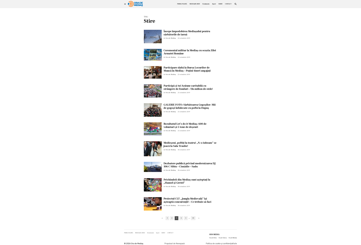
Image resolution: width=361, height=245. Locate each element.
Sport (214, 4)
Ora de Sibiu (213, 238)
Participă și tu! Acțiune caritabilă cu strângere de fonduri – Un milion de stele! (188, 87)
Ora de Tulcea (223, 238)
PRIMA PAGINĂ (182, 4)
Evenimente (206, 4)
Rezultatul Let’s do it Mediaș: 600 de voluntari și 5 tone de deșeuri (185, 125)
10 (193, 218)
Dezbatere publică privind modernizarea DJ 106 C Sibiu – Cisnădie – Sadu (190, 165)
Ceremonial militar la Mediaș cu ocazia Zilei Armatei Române (190, 52)
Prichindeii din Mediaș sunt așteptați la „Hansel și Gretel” (187, 181)
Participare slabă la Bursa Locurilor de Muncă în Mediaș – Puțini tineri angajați (187, 69)
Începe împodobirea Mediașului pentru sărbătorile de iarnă (187, 33)
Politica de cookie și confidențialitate (221, 243)
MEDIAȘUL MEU (195, 4)
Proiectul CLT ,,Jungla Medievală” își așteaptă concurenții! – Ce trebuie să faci (187, 200)
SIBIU (220, 4)
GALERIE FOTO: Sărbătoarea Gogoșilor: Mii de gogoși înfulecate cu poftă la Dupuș (190, 106)
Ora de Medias (233, 238)
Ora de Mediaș (171, 38)
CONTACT (228, 4)
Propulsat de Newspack (174, 243)
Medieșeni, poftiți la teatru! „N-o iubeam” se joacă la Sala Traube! (190, 144)
